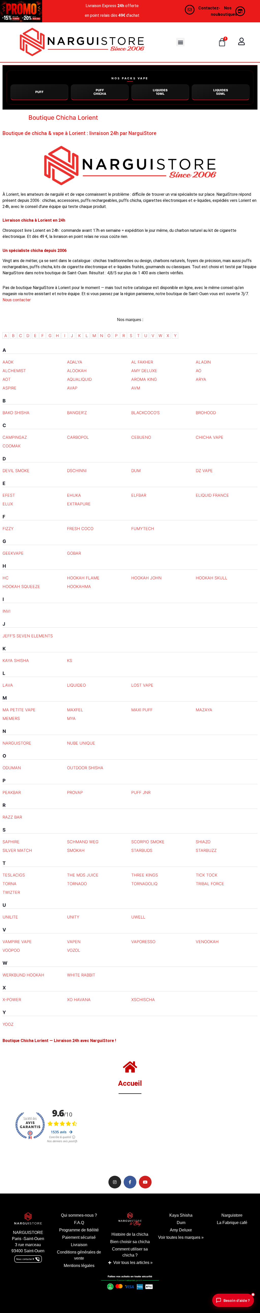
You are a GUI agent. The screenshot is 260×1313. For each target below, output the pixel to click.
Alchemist (14, 370)
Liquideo (76, 685)
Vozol (73, 950)
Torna (10, 883)
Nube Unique (81, 743)
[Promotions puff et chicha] (21, 11)
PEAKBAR (12, 792)
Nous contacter (17, 299)
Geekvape (13, 553)
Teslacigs (14, 875)
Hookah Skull (211, 577)
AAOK (8, 362)
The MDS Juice (83, 875)
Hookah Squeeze (21, 586)
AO (198, 370)
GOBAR (74, 553)
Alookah (77, 370)
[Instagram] (114, 1182)
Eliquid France (212, 495)
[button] (180, 42)
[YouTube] (145, 1182)
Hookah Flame (83, 577)
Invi (6, 611)
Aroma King (144, 379)
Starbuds (141, 850)
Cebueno (141, 437)
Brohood (206, 412)
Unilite (10, 916)
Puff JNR (141, 792)
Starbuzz (206, 850)
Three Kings (144, 875)
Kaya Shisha (16, 660)
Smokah (76, 850)
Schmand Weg (83, 841)
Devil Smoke (16, 470)
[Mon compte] (241, 41)
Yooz (8, 1024)
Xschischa (143, 999)
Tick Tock (206, 875)
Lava (8, 685)
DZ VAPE (204, 470)
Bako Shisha (16, 412)
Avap (72, 387)
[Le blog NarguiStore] (130, 1219)
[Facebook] (130, 1182)
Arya (201, 379)
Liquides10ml (160, 92)
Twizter (11, 892)
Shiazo (203, 841)
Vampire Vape (17, 941)
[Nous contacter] (189, 9)
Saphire (11, 841)
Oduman (12, 767)
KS (69, 660)
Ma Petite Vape (19, 709)
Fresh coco (80, 528)
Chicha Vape (209, 437)
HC (6, 577)
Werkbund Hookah (23, 974)
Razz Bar (12, 817)
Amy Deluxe (144, 370)
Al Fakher (142, 362)
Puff (39, 92)
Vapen (73, 941)
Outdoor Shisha (85, 767)
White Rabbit (81, 974)
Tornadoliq (144, 883)
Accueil (130, 1083)
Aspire (10, 387)
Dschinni (77, 470)
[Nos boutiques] (240, 11)
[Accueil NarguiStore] (82, 42)
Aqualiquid (79, 379)
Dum (136, 470)
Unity (73, 916)
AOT (7, 379)
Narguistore (17, 743)
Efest (9, 495)
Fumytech (142, 528)
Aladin (203, 362)
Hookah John (146, 577)
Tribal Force (210, 883)
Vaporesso (143, 941)
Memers (11, 718)
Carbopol (78, 437)
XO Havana (79, 999)
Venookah (207, 941)
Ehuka (74, 495)
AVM (135, 387)
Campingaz (15, 437)
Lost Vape (142, 685)
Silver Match (17, 850)
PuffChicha (99, 92)
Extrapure (79, 503)
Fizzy (8, 528)
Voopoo (11, 950)
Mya (71, 718)
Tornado (77, 883)
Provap (75, 792)
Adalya (74, 362)
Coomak (12, 445)
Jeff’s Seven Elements (28, 635)
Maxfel (75, 709)
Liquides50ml (220, 92)
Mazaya (204, 709)
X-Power (12, 999)
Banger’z (77, 412)
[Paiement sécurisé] (130, 1284)
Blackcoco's (145, 412)
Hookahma (79, 586)
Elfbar (138, 495)
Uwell (138, 916)
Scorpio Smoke (148, 841)
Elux (8, 503)
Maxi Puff (142, 709)
